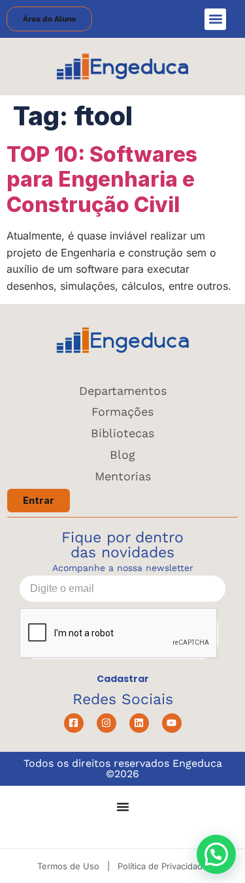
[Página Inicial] (122, 340)
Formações (122, 411)
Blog (122, 454)
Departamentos (123, 390)
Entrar (38, 500)
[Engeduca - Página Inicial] (122, 67)
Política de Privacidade (163, 866)
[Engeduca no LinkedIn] (139, 723)
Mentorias (123, 476)
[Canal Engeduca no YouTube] (172, 723)
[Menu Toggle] (122, 806)
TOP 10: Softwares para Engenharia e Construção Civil (102, 179)
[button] (215, 19)
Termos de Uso (68, 866)
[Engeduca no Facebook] (74, 723)
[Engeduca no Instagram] (106, 723)
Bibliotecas (122, 433)
